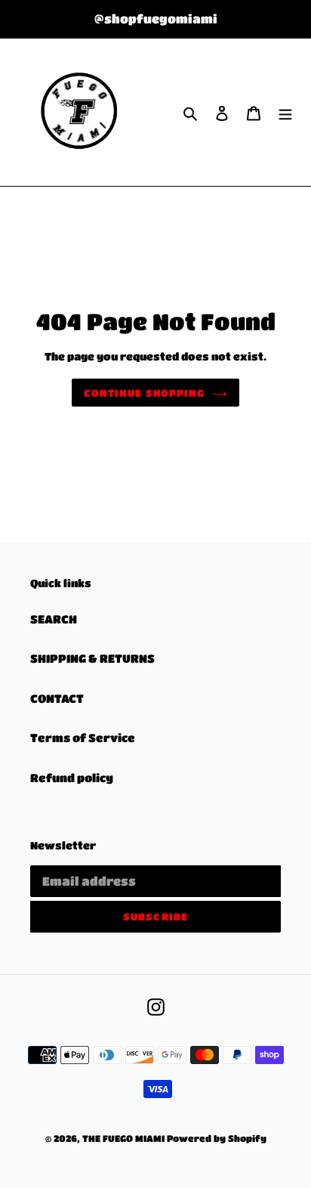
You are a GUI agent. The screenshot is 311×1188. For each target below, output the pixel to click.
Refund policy (71, 777)
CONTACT (57, 698)
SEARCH (53, 619)
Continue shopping (144, 392)
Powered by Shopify (216, 1138)
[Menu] (285, 112)
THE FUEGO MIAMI (123, 1138)
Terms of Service (82, 737)
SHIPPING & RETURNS (92, 658)
